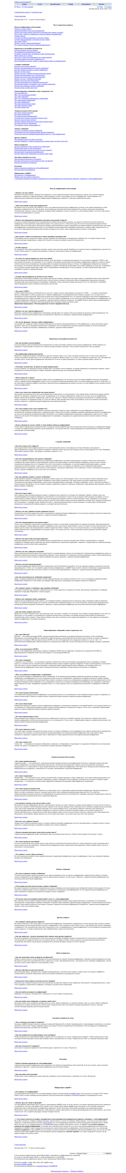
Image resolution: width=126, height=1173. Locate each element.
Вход (18, 7)
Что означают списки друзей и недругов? (28, 139)
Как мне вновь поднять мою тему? (26, 88)
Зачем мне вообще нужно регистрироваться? (29, 30)
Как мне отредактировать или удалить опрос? (29, 75)
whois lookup (47, 1122)
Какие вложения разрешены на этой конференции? (31, 168)
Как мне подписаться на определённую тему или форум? (33, 161)
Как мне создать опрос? (22, 72)
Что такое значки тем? (21, 107)
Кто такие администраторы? (23, 113)
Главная (24, 4)
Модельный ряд (86, 4)
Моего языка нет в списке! (23, 55)
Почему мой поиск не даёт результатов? (27, 148)
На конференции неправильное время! (27, 52)
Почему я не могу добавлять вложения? (27, 79)
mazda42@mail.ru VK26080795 (47, 1166)
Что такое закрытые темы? (23, 105)
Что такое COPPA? (20, 41)
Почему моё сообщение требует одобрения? (29, 86)
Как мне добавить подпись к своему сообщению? (31, 70)
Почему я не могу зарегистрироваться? (27, 43)
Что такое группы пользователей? (25, 116)
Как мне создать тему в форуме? (25, 66)
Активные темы (36, 12)
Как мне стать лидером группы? (25, 120)
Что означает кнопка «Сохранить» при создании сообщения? (35, 84)
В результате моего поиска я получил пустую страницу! (33, 150)
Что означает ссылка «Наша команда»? (27, 125)
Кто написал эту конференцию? (25, 175)
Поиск (109, 7)
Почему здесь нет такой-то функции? (26, 177)
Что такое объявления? (22, 102)
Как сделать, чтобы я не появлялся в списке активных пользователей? (38, 34)
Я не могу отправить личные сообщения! (28, 130)
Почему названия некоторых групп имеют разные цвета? (33, 121)
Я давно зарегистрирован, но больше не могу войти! (32, 39)
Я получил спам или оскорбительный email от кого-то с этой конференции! (39, 134)
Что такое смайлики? (21, 96)
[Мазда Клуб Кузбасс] (22, 2)
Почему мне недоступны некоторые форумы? (29, 77)
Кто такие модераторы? (22, 114)
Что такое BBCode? (20, 93)
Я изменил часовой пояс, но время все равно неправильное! (34, 54)
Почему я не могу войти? (23, 29)
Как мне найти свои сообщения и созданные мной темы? (33, 154)
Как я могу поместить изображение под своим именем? (33, 57)
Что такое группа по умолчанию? (25, 123)
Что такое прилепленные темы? (25, 104)
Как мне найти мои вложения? (24, 170)
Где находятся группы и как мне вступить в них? (30, 118)
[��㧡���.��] (60, 1171)
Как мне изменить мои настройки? (26, 50)
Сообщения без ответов (22, 12)
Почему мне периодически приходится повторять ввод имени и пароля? (38, 32)
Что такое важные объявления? (24, 100)
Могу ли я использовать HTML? (25, 95)
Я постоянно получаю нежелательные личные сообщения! (34, 132)
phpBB (24, 1162)
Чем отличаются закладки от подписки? (27, 159)
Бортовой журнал (55, 4)
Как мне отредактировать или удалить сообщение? (31, 68)
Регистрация (28, 7)
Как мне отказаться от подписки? (25, 162)
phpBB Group (75, 1093)
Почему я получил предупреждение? (26, 80)
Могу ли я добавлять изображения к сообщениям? (31, 98)
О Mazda (70, 4)
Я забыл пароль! (19, 36)
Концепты (101, 4)
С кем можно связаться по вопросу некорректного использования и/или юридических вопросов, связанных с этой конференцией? (58, 178)
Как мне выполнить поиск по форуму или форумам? (32, 146)
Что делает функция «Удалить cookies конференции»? (32, 45)
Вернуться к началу (21, 201)
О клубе (40, 4)
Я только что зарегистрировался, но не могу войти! (31, 38)
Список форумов (20, 16)
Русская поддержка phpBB (23, 1164)
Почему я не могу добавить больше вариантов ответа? (32, 73)
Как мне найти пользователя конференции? (29, 152)
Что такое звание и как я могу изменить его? (29, 59)
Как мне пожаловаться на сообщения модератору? (31, 82)
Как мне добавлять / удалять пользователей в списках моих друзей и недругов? (41, 141)
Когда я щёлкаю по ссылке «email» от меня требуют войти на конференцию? (40, 61)
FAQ (101, 7)
